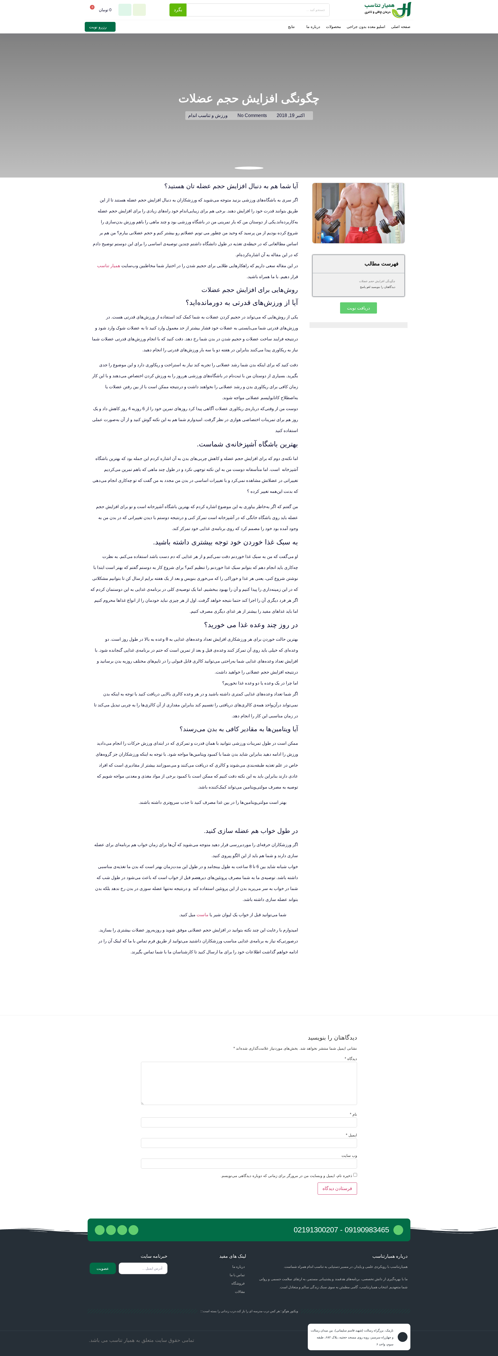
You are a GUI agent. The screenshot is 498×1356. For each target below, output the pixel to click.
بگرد (178, 9)
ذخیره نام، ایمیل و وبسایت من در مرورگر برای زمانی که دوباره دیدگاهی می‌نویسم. (286, 1176)
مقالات (240, 1292)
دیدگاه (351, 1059)
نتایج (291, 26)
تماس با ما (237, 1275)
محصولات (333, 26)
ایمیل (351, 1135)
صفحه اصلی (400, 26)
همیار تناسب (108, 265)
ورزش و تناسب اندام (208, 115)
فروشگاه (238, 1283)
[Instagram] (100, 1230)
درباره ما (313, 26)
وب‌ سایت (349, 1155)
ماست (202, 914)
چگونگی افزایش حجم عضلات (377, 281)
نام (353, 1114)
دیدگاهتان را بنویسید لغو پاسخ (377, 286)
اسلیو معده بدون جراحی (366, 26)
